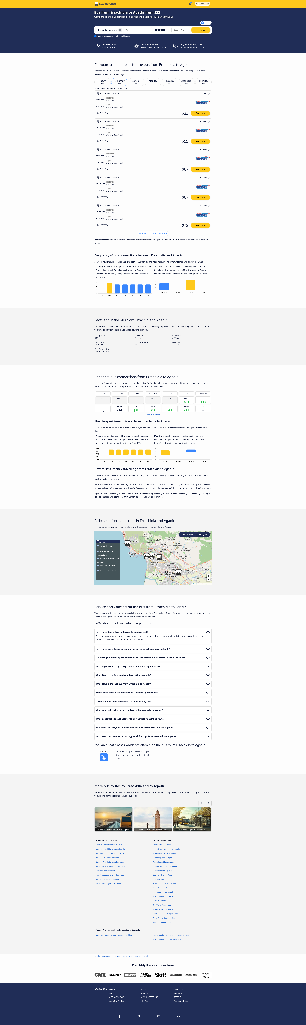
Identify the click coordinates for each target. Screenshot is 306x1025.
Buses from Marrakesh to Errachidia (110, 866)
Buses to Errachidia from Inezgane (110, 862)
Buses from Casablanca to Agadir (166, 849)
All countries (181, 1001)
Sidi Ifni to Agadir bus (162, 905)
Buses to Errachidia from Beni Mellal (110, 849)
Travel (144, 1001)
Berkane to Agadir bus (162, 845)
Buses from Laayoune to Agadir (166, 866)
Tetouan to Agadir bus (162, 922)
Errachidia (188, 534)
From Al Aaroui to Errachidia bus (109, 845)
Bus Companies (116, 1001)
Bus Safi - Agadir (159, 901)
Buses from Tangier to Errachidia (109, 883)
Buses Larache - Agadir (162, 870)
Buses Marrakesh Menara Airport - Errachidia (114, 935)
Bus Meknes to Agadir (162, 879)
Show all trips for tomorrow (154, 233)
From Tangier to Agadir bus (164, 918)
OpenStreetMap (198, 584)
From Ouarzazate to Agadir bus (165, 883)
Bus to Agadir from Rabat (163, 896)
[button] (159, 557)
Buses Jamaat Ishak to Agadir (165, 862)
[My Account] (190, 3)
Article (177, 997)
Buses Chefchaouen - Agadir (164, 853)
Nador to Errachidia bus (105, 870)
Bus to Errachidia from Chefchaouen (110, 853)
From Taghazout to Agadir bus (165, 914)
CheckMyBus (99, 956)
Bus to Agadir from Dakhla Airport (167, 939)
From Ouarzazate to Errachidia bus (110, 875)
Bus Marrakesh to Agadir (163, 875)
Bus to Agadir (142, 956)
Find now (200, 113)
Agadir (204, 534)
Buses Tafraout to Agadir (163, 909)
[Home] (105, 4)
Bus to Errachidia (129, 956)
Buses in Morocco (113, 956)
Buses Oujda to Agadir (162, 888)
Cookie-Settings (149, 997)
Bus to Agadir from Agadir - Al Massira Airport (171, 935)
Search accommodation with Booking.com (113, 36)
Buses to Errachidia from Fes (107, 858)
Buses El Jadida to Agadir (163, 858)
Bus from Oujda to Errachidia (107, 879)
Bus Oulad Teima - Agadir (163, 892)
